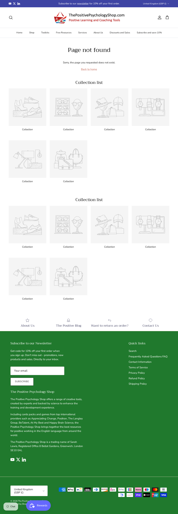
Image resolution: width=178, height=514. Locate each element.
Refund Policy (137, 378)
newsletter (83, 3)
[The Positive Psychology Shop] (89, 17)
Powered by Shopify (19, 504)
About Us (98, 32)
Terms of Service (138, 367)
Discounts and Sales (120, 32)
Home (19, 32)
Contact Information (140, 362)
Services (82, 32)
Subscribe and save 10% (149, 32)
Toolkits (45, 32)
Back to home (89, 69)
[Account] (159, 17)
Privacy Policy (137, 373)
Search (133, 351)
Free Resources (63, 32)
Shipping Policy (138, 384)
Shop (31, 32)
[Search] (11, 17)
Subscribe (22, 381)
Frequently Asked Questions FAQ (148, 356)
